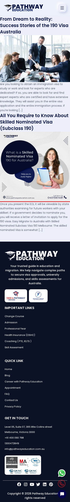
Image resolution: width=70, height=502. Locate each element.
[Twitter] (38, 484)
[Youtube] (32, 484)
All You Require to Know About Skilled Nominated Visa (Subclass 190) (34, 121)
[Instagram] (25, 484)
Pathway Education (45, 493)
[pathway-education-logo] (35, 255)
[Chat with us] (62, 494)
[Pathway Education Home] (23, 8)
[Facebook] (19, 484)
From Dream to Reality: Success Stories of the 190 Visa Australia (34, 25)
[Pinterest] (51, 484)
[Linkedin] (44, 484)
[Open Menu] (62, 8)
